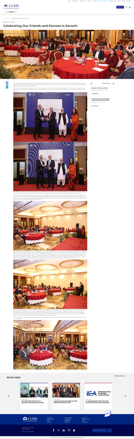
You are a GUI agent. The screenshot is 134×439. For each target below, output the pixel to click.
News (119, 1)
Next (113, 83)
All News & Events (119, 376)
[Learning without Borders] (11, 11)
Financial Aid (82, 1)
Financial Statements (69, 417)
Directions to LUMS (85, 419)
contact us (84, 417)
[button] (126, 7)
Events (123, 1)
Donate (89, 1)
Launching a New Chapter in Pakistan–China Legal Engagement (97, 401)
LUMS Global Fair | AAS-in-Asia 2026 (101, 88)
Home (4, 18)
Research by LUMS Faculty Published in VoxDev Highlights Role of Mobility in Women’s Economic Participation (65, 402)
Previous (91, 83)
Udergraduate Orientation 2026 (99, 1)
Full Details (96, 93)
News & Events (8, 18)
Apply (69, 1)
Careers (83, 420)
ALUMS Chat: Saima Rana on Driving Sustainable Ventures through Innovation (103, 99)
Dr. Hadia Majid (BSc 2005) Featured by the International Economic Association (33, 401)
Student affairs (50, 417)
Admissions (75, 1)
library (48, 420)
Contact (129, 1)
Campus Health (112, 1)
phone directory (68, 419)
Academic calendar (50, 419)
